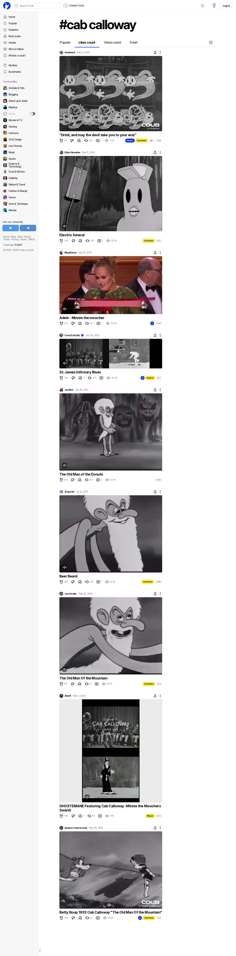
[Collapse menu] (40, 950)
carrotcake (70, 594)
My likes (13, 65)
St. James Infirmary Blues (80, 372)
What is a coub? (17, 55)
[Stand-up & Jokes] (19, 101)
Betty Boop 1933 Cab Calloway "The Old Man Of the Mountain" (110, 912)
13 (159, 479)
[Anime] (19, 113)
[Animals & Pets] (19, 88)
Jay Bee (69, 390)
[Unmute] (64, 226)
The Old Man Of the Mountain (83, 678)
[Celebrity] (19, 178)
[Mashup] (19, 107)
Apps (20, 236)
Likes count (87, 42)
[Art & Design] (19, 139)
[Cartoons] (19, 133)
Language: (12, 244)
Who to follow (16, 49)
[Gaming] (19, 126)
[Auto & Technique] (19, 204)
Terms (6, 239)
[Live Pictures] (19, 146)
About (6, 236)
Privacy (15, 239)
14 (158, 323)
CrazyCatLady (72, 335)
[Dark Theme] (202, 5)
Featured (13, 29)
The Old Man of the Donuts (81, 474)
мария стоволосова (76, 828)
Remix (130, 140)
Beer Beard (68, 576)
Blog (13, 236)
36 (158, 581)
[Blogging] (19, 94)
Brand (28, 236)
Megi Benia (70, 253)
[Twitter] (10, 228)
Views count (112, 42)
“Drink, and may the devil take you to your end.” (97, 135)
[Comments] (79, 140)
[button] (211, 42)
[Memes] (19, 210)
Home (12, 16)
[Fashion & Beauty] (19, 191)
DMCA (31, 239)
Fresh (134, 42)
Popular (13, 23)
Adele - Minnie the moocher (82, 318)
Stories (12, 42)
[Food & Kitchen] (19, 171)
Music (150, 816)
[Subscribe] (32, 113)
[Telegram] (28, 228)
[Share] (155, 52)
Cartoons (141, 140)
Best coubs (15, 36)
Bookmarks (15, 71)
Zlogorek (69, 492)
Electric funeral (72, 235)
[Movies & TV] (19, 120)
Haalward (70, 52)
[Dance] (19, 197)
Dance (150, 378)
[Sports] (19, 159)
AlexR (68, 696)
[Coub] (7, 5)
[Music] (19, 152)
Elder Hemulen (72, 152)
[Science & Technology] (19, 165)
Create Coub (76, 5)
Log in (226, 5)
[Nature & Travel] (19, 184)
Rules (24, 239)
